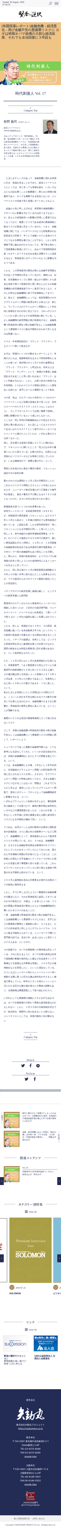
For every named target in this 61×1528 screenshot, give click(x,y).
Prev (2, 1181)
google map (30, 1456)
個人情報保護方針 (22, 1518)
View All (33, 1212)
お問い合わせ (39, 1518)
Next (59, 1181)
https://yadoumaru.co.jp (30, 1428)
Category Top (30, 110)
